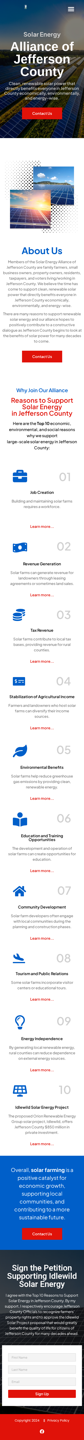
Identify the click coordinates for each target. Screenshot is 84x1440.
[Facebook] (42, 1431)
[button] (71, 9)
